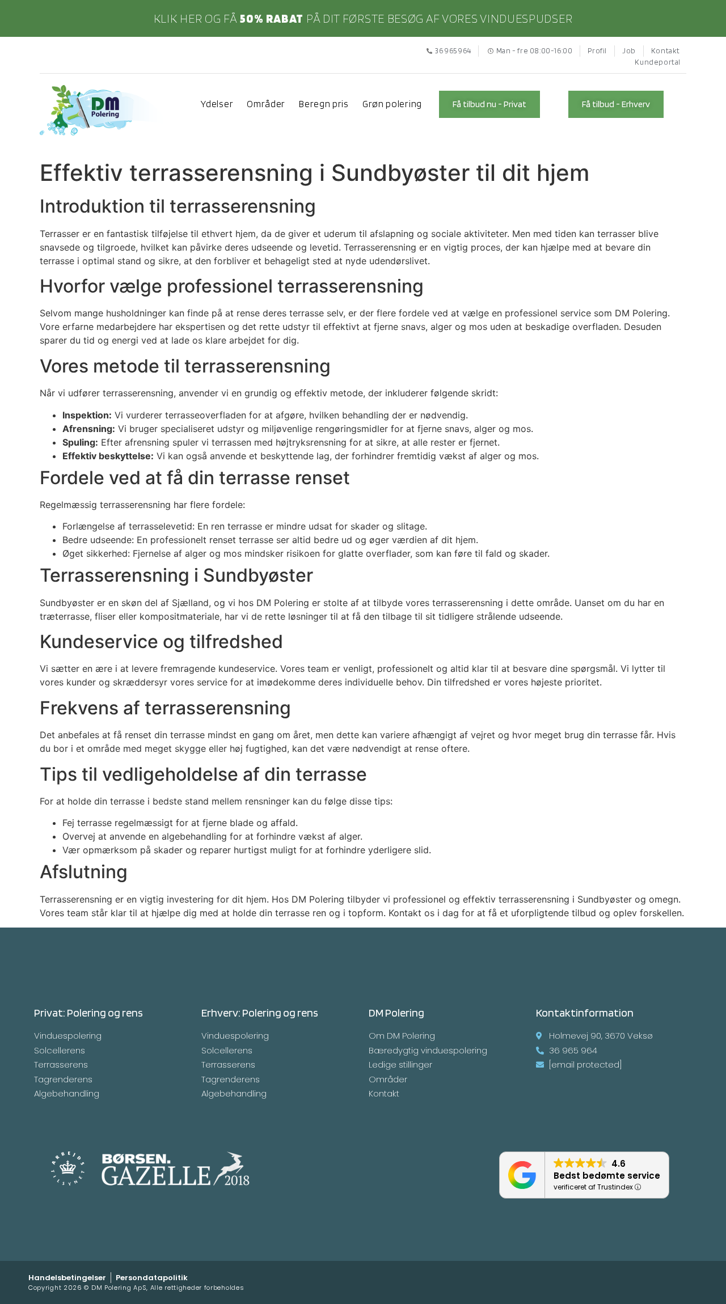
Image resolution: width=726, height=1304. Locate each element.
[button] (489, 104)
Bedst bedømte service (607, 1176)
